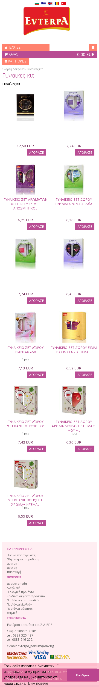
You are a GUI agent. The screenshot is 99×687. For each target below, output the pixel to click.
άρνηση (12, 563)
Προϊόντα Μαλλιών (19, 604)
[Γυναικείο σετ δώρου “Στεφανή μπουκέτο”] (25, 392)
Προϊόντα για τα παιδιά (23, 600)
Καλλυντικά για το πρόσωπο (26, 596)
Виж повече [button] (38, 683)
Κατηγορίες (16, 61)
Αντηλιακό (13, 588)
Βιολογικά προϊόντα (20, 592)
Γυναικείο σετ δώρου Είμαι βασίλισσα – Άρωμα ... (74, 349)
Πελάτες (13, 47)
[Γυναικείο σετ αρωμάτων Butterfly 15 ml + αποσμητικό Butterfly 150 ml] (25, 169)
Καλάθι (51, 54)
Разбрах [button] (83, 675)
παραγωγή (14, 572)
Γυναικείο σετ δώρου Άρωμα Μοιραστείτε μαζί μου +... (74, 426)
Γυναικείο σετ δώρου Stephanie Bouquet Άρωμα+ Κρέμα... (25, 500)
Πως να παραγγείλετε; (21, 555)
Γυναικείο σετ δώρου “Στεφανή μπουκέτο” (25, 423)
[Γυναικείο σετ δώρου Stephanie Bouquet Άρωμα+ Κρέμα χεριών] (25, 466)
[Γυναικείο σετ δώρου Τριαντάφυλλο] (25, 318)
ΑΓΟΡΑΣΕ (36, 152)
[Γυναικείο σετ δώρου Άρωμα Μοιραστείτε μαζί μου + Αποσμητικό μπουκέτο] (74, 392)
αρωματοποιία (17, 584)
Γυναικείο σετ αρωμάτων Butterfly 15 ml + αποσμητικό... (25, 203)
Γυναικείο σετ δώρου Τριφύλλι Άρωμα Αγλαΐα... (73, 201)
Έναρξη (7, 69)
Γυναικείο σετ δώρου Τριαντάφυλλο (25, 349)
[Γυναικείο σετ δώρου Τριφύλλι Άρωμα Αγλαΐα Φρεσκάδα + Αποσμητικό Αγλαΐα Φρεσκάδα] (74, 169)
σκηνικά (19, 69)
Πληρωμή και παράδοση (23, 559)
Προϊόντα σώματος (19, 609)
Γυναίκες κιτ (35, 69)
